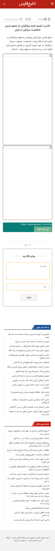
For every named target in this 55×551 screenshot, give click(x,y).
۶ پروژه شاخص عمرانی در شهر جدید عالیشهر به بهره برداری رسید (28, 432)
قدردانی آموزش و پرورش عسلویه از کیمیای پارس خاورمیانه (30, 487)
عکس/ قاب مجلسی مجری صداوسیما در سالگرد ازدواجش (30, 401)
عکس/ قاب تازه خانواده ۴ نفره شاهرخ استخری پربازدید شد (31, 502)
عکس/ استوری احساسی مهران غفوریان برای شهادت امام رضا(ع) (29, 356)
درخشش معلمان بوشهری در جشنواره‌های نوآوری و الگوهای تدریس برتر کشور (29, 468)
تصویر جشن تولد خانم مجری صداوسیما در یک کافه (28, 350)
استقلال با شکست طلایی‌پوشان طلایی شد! (32, 454)
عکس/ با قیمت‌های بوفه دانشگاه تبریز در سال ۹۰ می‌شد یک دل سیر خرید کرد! (30, 495)
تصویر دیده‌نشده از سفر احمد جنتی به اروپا (32, 341)
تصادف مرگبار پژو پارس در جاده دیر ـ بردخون (31, 438)
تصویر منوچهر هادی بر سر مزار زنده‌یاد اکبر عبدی (30, 375)
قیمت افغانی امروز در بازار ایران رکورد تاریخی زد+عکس (31, 514)
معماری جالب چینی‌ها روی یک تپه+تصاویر (32, 371)
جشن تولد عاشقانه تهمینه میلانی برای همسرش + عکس (29, 394)
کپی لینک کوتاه (43, 229)
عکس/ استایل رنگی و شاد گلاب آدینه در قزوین (31, 380)
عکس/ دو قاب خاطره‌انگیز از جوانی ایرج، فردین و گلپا (28, 366)
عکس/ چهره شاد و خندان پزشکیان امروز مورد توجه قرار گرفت (29, 461)
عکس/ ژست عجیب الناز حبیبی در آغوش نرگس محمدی (30, 386)
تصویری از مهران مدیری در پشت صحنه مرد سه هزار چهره (28, 336)
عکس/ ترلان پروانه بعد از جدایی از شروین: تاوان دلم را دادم (28, 480)
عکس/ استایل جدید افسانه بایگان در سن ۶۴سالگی (29, 407)
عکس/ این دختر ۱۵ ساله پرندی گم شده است (31, 519)
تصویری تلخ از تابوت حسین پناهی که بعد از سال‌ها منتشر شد (29, 413)
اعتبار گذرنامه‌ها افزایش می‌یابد (37, 508)
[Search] (4, 4)
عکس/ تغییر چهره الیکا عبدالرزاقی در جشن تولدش (29, 346)
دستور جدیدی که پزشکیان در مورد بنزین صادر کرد (29, 474)
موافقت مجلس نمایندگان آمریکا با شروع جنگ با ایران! (28, 450)
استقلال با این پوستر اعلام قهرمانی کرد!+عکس (31, 362)
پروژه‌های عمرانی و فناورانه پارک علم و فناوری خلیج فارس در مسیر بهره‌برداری (29, 444)
